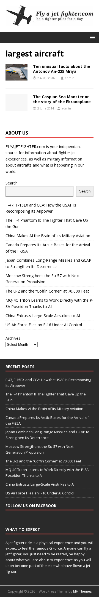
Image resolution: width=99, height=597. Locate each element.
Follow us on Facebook (31, 505)
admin (69, 78)
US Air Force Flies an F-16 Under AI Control (44, 324)
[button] (91, 37)
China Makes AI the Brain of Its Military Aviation (48, 235)
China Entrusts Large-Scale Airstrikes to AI (43, 315)
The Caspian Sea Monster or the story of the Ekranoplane (62, 99)
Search (12, 183)
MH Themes (82, 591)
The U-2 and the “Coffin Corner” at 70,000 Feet (47, 291)
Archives (13, 338)
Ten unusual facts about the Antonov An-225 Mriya (61, 69)
